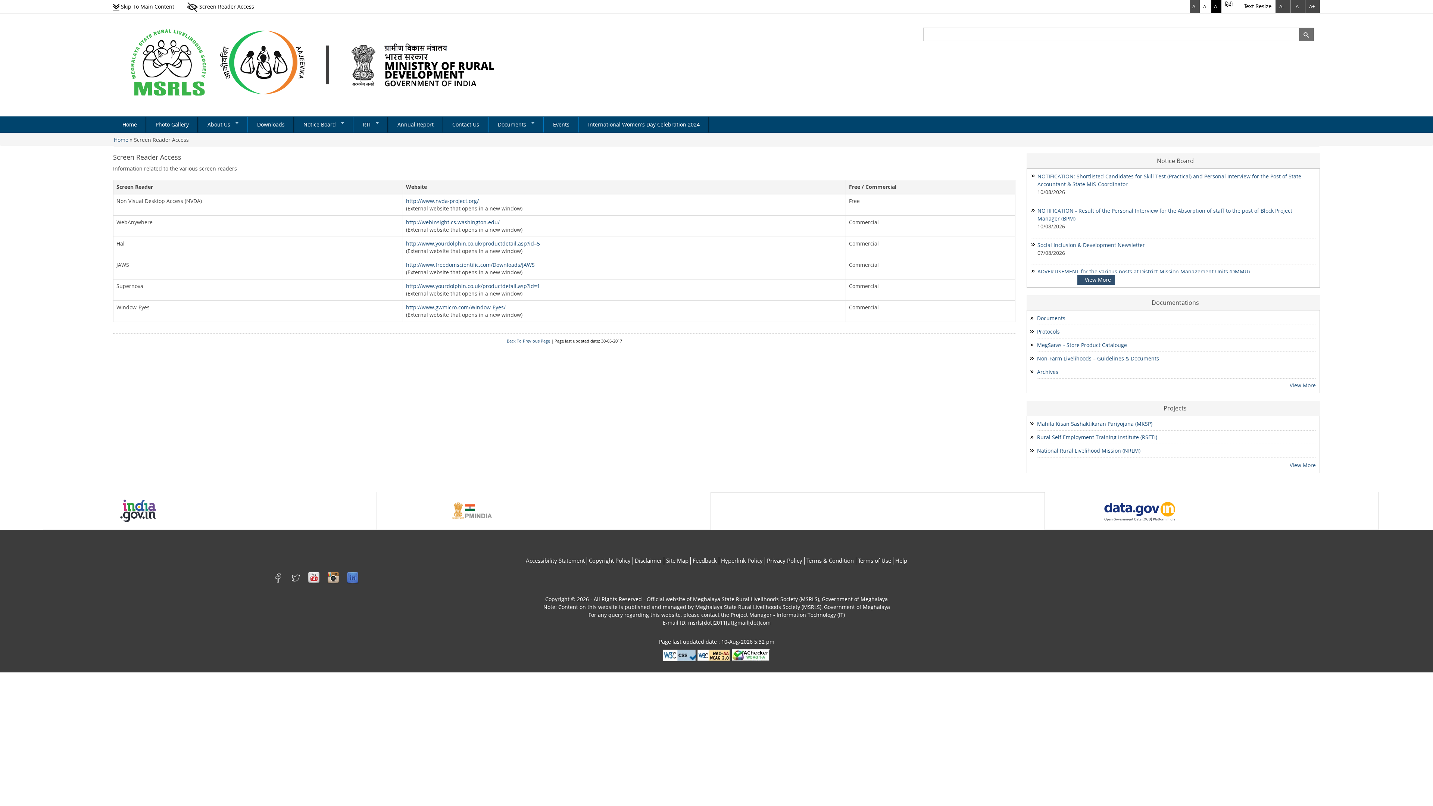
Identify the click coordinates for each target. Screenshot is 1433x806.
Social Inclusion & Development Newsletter (1091, 245)
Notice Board (320, 124)
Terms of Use (874, 560)
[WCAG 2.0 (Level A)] (751, 654)
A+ (1312, 6)
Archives (1047, 371)
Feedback (705, 560)
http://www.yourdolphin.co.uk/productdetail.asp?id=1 (473, 286)
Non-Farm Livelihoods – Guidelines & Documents (1098, 358)
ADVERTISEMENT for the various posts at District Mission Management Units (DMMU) (1143, 271)
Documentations (1175, 303)
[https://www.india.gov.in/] (138, 510)
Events (561, 124)
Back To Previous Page (528, 341)
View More (1098, 279)
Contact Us (465, 124)
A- (1281, 6)
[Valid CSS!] (679, 654)
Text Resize (1257, 6)
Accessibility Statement (555, 560)
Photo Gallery (172, 124)
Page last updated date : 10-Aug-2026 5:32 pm (716, 641)
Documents (513, 124)
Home (129, 124)
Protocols (1048, 331)
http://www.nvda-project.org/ (442, 200)
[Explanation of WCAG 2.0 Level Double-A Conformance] (713, 654)
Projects (1175, 408)
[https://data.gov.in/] (1139, 510)
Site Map (677, 560)
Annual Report (415, 124)
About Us (219, 124)
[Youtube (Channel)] (314, 577)
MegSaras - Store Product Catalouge (1082, 345)
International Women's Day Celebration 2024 (644, 124)
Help (901, 560)
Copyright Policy (610, 560)
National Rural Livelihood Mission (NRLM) (1088, 450)
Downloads (271, 124)
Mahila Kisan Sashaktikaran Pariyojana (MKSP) (1094, 423)
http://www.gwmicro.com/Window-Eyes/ (456, 307)
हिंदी (1229, 4)
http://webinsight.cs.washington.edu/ (453, 222)
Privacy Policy (784, 560)
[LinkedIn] (353, 577)
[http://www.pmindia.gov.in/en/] (472, 510)
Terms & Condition (830, 560)
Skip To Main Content (146, 6)
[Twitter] (295, 577)
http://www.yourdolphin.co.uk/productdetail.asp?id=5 (473, 243)
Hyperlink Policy (742, 560)
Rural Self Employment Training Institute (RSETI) (1097, 437)
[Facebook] (279, 577)
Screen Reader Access (226, 6)
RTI (367, 124)
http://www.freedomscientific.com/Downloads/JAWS (470, 264)
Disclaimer (648, 560)
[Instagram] (333, 577)
